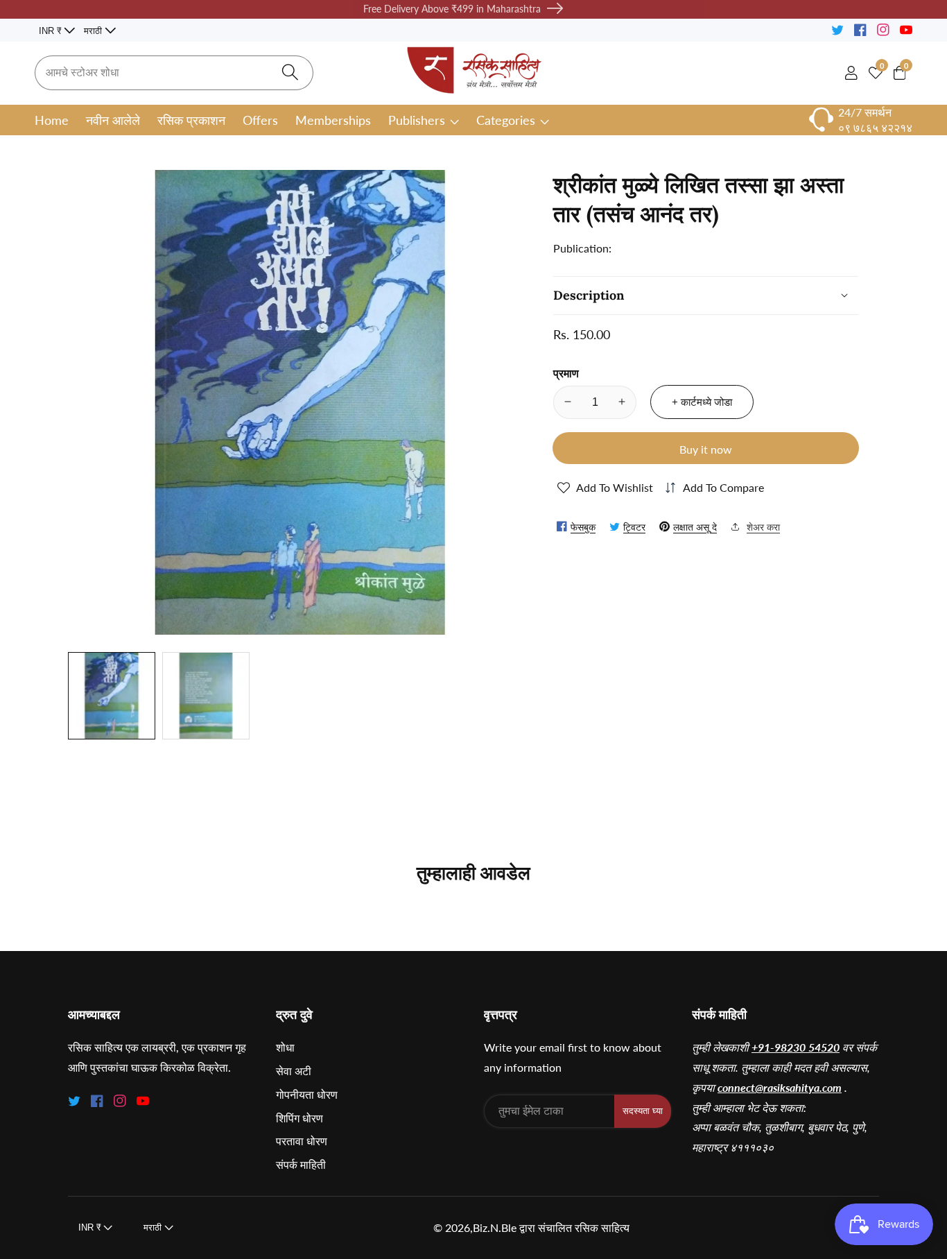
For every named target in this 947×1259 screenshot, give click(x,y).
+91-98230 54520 (795, 1047)
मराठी (94, 31)
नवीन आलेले (113, 120)
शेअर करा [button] (763, 526)
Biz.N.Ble (494, 1227)
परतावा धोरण (301, 1140)
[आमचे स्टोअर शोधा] (290, 73)
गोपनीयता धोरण (307, 1094)
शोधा (285, 1047)
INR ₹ (51, 31)
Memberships (333, 120)
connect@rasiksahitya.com (780, 1087)
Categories (505, 120)
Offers (260, 120)
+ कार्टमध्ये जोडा (702, 401)
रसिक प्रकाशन (191, 120)
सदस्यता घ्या (643, 1111)
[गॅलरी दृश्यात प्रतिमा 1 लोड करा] (111, 695)
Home (52, 120)
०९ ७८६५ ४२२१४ (875, 127)
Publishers (416, 120)
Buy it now (705, 448)
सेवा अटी (293, 1070)
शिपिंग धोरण (299, 1117)
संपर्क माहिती (301, 1164)
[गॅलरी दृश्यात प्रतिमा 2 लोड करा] (206, 695)
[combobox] (174, 72)
